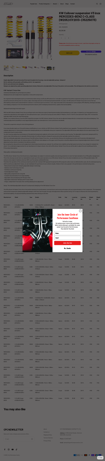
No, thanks (67, 248)
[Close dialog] (80, 211)
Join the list (67, 243)
